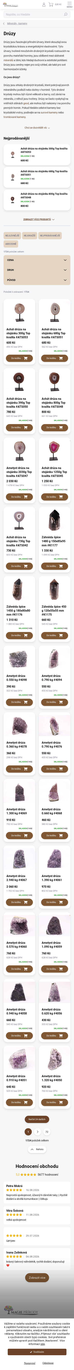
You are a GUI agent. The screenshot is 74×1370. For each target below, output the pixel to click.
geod (26, 103)
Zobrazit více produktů (37, 219)
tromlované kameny (15, 117)
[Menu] (69, 4)
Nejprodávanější (50, 235)
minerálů (8, 60)
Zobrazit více (37, 1277)
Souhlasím (38, 1352)
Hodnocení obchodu (37, 1166)
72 (46, 1131)
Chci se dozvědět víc (36, 127)
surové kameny (49, 112)
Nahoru (39, 1149)
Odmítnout (48, 1363)
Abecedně (10, 244)
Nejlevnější (12, 235)
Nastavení (29, 1363)
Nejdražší (29, 235)
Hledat (66, 14)
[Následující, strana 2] (37, 1131)
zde (43, 1344)
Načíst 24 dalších (37, 1119)
